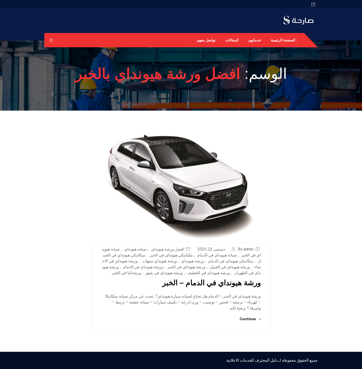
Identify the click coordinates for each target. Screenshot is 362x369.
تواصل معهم (206, 40)
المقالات (232, 40)
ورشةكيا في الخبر (126, 272)
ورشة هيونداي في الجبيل (230, 267)
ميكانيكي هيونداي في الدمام (230, 261)
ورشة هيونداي (192, 261)
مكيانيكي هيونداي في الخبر (171, 255)
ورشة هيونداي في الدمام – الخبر (211, 283)
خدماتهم (254, 40)
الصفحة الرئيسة (283, 40)
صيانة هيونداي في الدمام (217, 255)
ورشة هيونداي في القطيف (208, 272)
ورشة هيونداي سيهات (159, 261)
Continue (248, 319)
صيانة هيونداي (135, 249)
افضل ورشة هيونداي (167, 249)
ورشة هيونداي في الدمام (143, 267)
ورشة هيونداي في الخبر (186, 267)
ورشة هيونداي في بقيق (164, 272)
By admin (245, 249)
